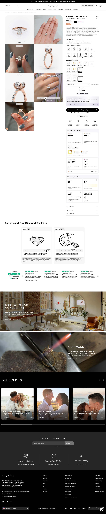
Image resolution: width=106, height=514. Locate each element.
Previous (7, 58)
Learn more (91, 112)
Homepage (7, 11)
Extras (68, 23)
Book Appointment (10, 319)
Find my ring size (95, 84)
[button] (30, 9)
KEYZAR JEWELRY (49, 5)
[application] (102, 510)
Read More (71, 358)
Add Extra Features (94, 171)
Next (32, 58)
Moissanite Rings (14, 11)
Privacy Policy (58, 446)
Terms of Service (66, 446)
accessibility (68, 494)
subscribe (69, 443)
